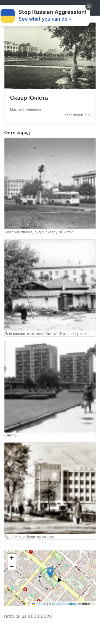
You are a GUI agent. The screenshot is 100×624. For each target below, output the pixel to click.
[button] (25, 109)
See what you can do (43, 19)
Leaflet (40, 603)
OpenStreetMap (64, 603)
